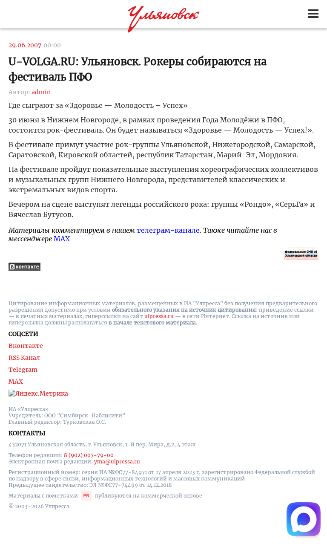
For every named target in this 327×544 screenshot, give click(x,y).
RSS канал (24, 358)
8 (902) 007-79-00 (89, 455)
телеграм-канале (168, 230)
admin (41, 92)
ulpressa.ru (159, 316)
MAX (62, 238)
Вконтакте (26, 346)
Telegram (23, 369)
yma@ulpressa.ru (117, 461)
